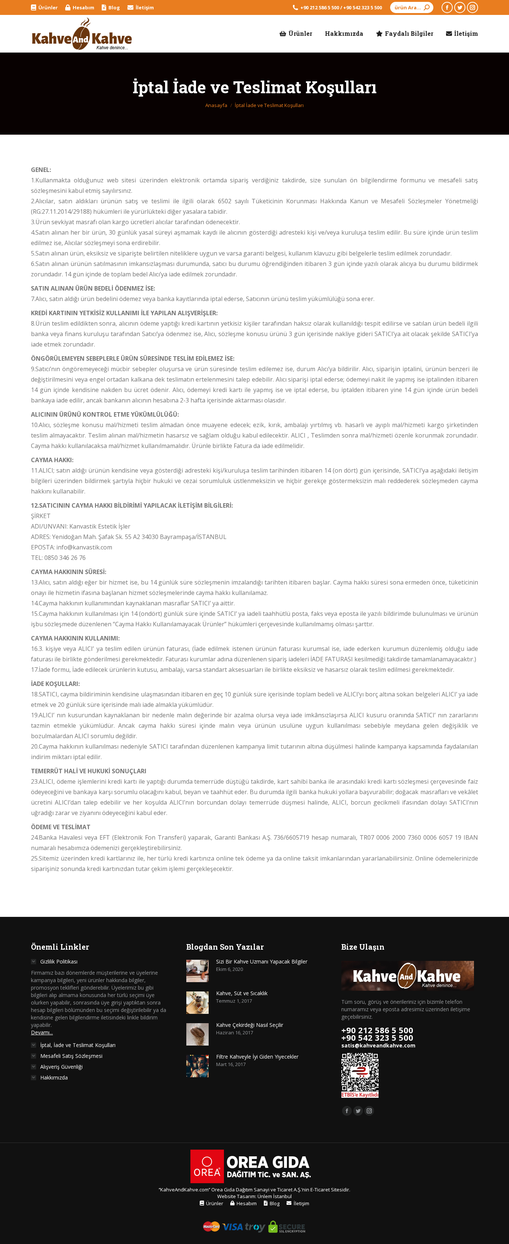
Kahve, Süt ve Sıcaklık (242, 993)
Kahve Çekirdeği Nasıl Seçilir (249, 1024)
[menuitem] (44, 7)
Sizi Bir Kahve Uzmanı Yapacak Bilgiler (261, 961)
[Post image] (197, 971)
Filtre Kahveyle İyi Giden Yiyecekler (257, 1056)
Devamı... (42, 1032)
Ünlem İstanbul (274, 1196)
